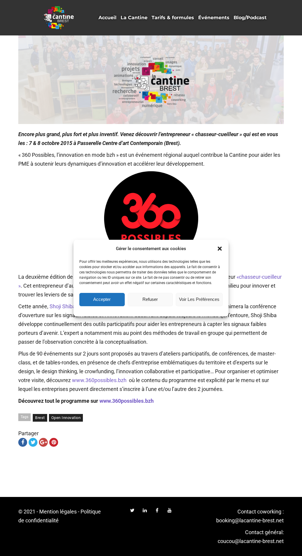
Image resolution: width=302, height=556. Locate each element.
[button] (220, 249)
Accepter (102, 299)
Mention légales (58, 511)
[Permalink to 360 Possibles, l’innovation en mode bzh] (151, 79)
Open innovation (66, 417)
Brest (40, 417)
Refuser (150, 299)
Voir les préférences (199, 299)
